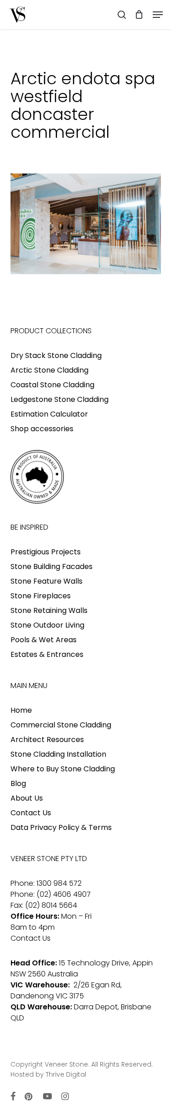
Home (21, 710)
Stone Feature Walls (46, 581)
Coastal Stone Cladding (52, 384)
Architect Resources (47, 739)
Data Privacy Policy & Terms (61, 827)
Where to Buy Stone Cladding (62, 769)
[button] (158, 14)
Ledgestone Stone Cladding (59, 399)
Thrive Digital (66, 1074)
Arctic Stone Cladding (49, 370)
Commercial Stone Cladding (60, 725)
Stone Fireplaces (40, 596)
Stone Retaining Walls (49, 610)
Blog (18, 783)
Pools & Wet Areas (43, 639)
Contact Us (30, 813)
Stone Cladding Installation (58, 754)
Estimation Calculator (49, 414)
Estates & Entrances (46, 654)
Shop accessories (41, 428)
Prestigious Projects (45, 552)
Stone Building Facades (51, 566)
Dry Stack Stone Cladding (56, 355)
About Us (26, 798)
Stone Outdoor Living (47, 625)
